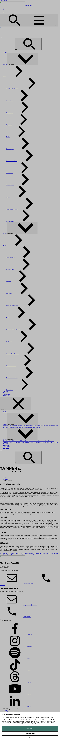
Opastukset (9, 125)
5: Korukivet (37, 553)
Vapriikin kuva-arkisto (12, 378)
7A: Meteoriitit (52, 553)
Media (8, 317)
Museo (5, 233)
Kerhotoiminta (10, 185)
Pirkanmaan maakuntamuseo (13, 329)
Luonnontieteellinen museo (13, 305)
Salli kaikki (30, 728)
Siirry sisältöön (3, 0)
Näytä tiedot (30, 737)
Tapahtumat (6, 392)
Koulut (8, 137)
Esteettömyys (9, 113)
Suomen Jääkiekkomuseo (12, 353)
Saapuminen (9, 100)
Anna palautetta (10, 221)
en (3, 9)
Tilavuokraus (9, 173)
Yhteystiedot (6, 395)
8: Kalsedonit (8, 554)
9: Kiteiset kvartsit (15, 554)
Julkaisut (8, 281)
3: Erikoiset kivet (23, 553)
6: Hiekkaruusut (44, 553)
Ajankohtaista (6, 394)
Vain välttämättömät (30, 733)
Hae (2, 25)
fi (3, 8)
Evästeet (5, 710)
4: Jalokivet (31, 553)
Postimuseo (9, 341)
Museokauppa (10, 149)
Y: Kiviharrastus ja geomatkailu (28, 554)
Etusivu (5, 52)
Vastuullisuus (9, 390)
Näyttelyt (5, 391)
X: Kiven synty (4, 553)
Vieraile (5, 64)
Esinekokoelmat (10, 269)
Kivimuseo (6, 479)
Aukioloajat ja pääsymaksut (13, 88)
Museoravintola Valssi (11, 161)
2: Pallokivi (16, 553)
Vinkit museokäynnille (12, 209)
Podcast (8, 197)
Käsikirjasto (9, 293)
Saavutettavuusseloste (8, 711)
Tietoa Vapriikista (10, 257)
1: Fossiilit (10, 553)
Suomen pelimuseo (11, 366)
